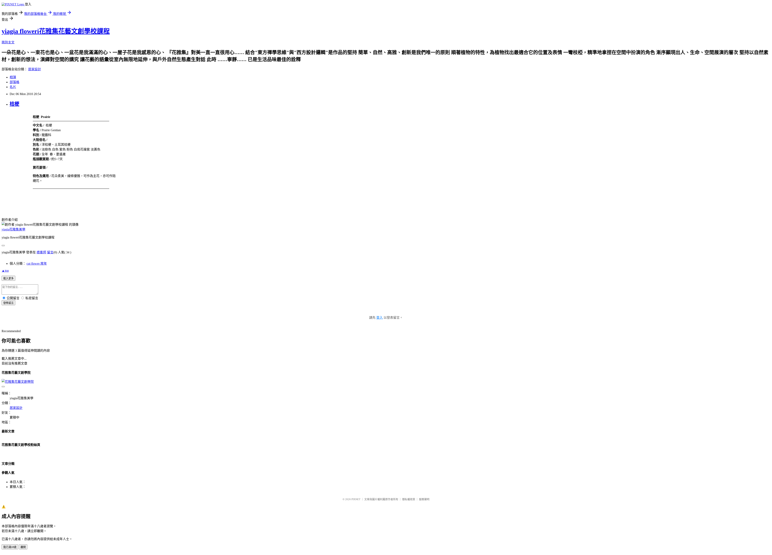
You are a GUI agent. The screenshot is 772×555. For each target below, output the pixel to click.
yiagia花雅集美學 (13, 229)
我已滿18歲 (9, 547)
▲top (5, 270)
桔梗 (14, 103)
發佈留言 (8, 302)
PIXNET (355, 499)
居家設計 (34, 69)
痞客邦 (41, 252)
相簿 (13, 77)
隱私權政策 (408, 499)
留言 (50, 252)
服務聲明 (424, 499)
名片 (13, 87)
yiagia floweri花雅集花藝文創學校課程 (56, 31)
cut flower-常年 (37, 263)
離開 (23, 547)
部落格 (14, 82)
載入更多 (8, 278)
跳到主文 (8, 42)
